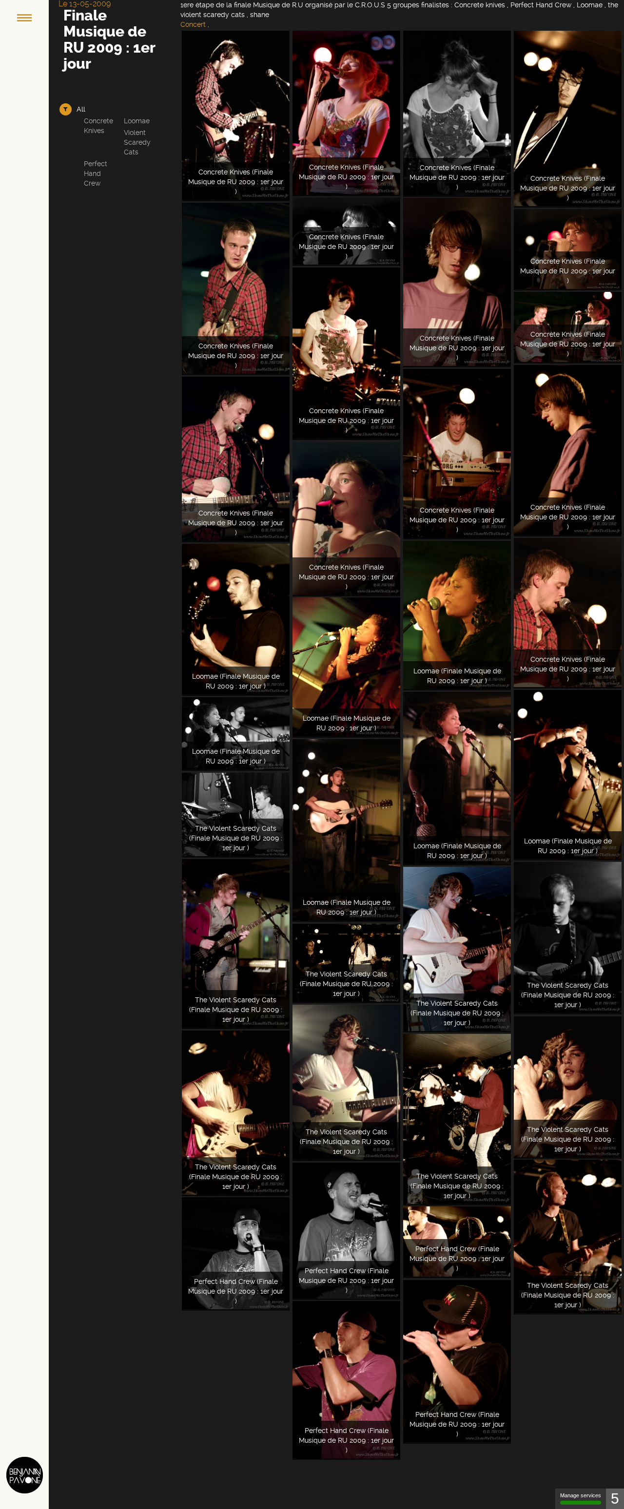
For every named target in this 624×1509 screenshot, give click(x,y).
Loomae (137, 121)
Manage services (580, 1495)
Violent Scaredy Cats (137, 142)
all (81, 109)
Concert (193, 24)
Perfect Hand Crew (95, 173)
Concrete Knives (98, 125)
